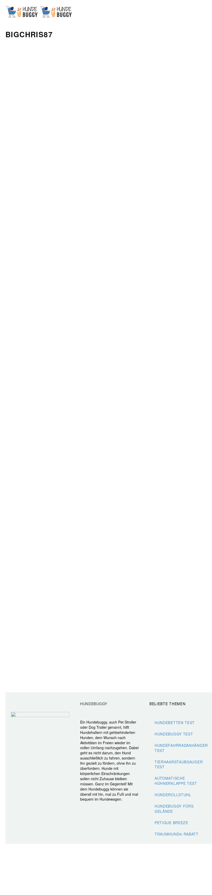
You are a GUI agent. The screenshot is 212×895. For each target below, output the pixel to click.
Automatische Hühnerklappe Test (176, 781)
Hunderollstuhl (173, 794)
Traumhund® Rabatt (177, 834)
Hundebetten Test (175, 722)
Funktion (151, 12)
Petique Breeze (171, 822)
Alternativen (191, 12)
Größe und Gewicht (138, 12)
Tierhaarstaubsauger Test (179, 764)
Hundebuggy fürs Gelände (174, 808)
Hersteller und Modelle (164, 12)
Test (178, 12)
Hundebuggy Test (174, 733)
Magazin (205, 12)
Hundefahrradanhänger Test (181, 748)
